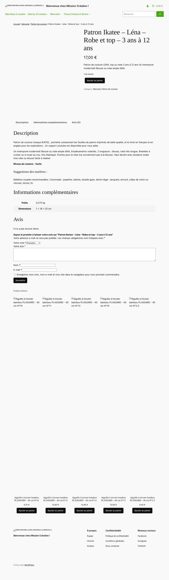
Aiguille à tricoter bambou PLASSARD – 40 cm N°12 (84, 498)
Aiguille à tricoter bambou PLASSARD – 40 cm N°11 (55, 498)
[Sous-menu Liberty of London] (47, 14)
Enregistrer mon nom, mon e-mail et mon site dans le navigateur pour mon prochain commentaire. (68, 274)
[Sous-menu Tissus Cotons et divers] (89, 14)
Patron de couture (39, 24)
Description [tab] (22, 122)
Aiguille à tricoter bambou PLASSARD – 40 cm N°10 (26, 498)
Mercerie (25, 24)
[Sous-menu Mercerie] (60, 14)
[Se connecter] (147, 6)
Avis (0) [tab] (76, 122)
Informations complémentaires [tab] (50, 122)
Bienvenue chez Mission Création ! (67, 6)
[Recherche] (160, 14)
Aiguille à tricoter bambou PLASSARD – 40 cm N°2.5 (142, 498)
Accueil (16, 24)
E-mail (17, 270)
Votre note (19, 243)
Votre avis (19, 246)
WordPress (29, 565)
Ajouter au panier (95, 80)
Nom (16, 265)
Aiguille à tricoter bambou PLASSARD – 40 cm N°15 (113, 498)
